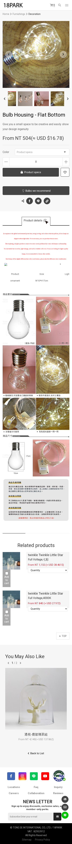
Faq (36, 787)
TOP (64, 636)
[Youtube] (45, 776)
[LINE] (34, 776)
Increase (66, 161)
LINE (38, 201)
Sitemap (26, 839)
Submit (57, 817)
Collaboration (36, 793)
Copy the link (47, 201)
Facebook (29, 201)
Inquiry (58, 787)
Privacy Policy (42, 839)
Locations (14, 787)
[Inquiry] (65, 807)
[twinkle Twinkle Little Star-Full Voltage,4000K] (11, 599)
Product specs (25, 152)
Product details (33, 220)
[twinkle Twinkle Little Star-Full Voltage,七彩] (11, 561)
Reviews (58, 793)
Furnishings (19, 14)
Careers (14, 793)
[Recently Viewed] (65, 799)
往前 (8, 663)
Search (60, 5)
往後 (20, 663)
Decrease (6, 161)
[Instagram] (22, 776)
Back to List (37, 753)
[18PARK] (13, 5)
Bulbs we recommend (38, 190)
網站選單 (66, 5)
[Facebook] (11, 776)
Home (6, 14)
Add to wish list (65, 172)
